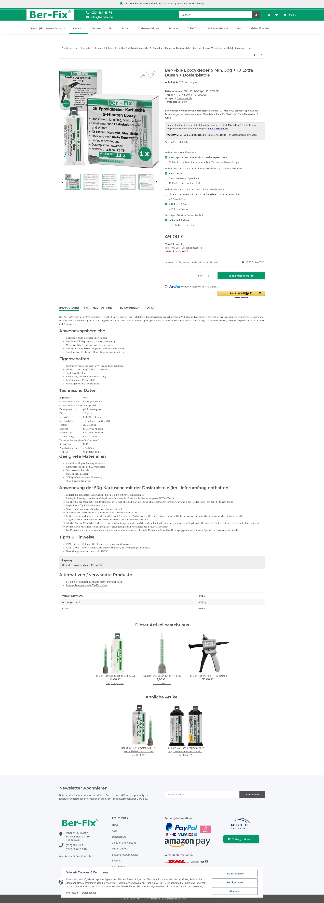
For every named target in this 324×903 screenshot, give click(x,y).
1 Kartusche (175, 173)
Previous (62, 182)
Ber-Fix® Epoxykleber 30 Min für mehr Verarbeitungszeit (94, 582)
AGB (114, 830)
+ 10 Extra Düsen (178, 204)
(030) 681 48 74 (101, 12)
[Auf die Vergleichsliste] (143, 74)
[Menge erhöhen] (208, 275)
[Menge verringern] (168, 275)
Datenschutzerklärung (118, 795)
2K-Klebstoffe (184, 98)
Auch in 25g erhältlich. (176, 142)
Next (156, 182)
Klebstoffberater (260, 28)
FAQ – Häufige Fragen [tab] (99, 307)
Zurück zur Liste (69, 47)
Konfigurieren (235, 882)
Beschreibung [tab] (69, 307)
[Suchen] (256, 14)
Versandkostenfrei (192, 247)
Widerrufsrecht (120, 848)
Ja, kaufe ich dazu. (179, 220)
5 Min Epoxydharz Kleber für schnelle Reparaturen (198, 157)
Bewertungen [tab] (129, 307)
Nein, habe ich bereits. (181, 225)
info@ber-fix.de (101, 17)
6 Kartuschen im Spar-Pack (184, 178)
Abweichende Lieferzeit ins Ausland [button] (201, 262)
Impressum (72, 892)
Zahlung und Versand (124, 842)
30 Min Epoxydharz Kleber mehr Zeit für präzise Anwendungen (204, 162)
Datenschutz (89, 892)
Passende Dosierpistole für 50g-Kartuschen (86, 585)
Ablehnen (234, 891)
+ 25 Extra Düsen (178, 209)
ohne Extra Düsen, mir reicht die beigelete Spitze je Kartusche (204, 194)
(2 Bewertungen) (188, 82)
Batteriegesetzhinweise (125, 854)
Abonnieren (252, 794)
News (239, 28)
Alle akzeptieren (235, 873)
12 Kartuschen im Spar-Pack (184, 183)
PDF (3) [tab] (150, 307)
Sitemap (116, 860)
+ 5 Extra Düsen (177, 199)
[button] (269, 15)
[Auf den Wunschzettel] (152, 74)
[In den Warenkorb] (62, 66)
